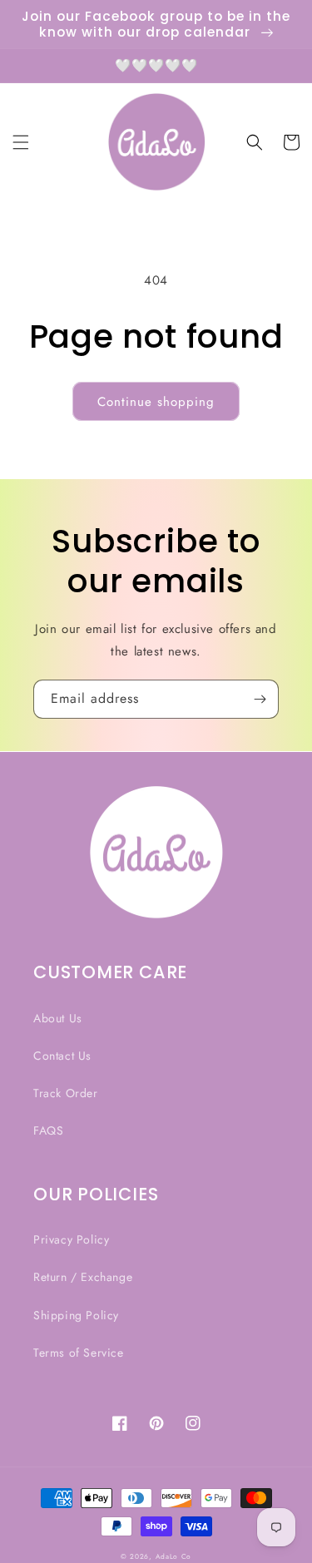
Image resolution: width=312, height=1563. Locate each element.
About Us (57, 1018)
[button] (20, 142)
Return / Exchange (82, 1277)
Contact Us (62, 1055)
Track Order (65, 1093)
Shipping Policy (76, 1315)
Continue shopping (156, 402)
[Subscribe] (259, 699)
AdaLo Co (174, 1556)
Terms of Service (78, 1352)
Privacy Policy (71, 1239)
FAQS (48, 1130)
